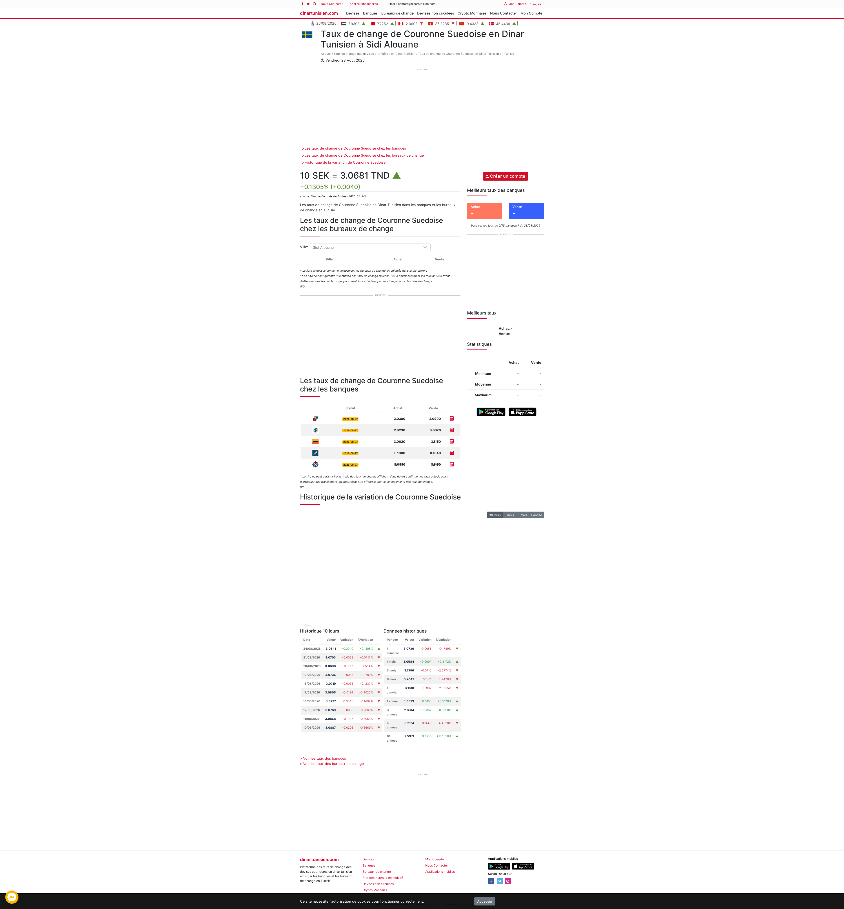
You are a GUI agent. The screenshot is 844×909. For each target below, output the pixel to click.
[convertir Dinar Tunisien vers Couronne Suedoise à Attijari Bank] (452, 441)
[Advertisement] (422, 105)
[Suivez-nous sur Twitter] (308, 3)
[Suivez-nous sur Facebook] (302, 3)
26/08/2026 (326, 23)
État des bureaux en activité (383, 878)
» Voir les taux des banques (323, 758)
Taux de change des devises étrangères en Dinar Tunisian (374, 53)
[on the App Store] (523, 411)
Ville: (304, 247)
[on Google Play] (491, 411)
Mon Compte (517, 3)
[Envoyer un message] (11, 896)
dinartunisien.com (319, 13)
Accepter (484, 901)
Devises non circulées (435, 13)
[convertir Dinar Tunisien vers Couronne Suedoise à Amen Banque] (452, 430)
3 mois (509, 515)
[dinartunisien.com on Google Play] (499, 866)
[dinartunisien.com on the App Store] (523, 866)
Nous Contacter (332, 3)
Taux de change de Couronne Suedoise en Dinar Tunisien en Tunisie (466, 53)
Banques (370, 13)
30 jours (495, 515)
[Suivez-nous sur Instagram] (314, 3)
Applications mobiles (364, 3)
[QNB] (315, 464)
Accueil (326, 53)
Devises (353, 13)
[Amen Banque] (315, 430)
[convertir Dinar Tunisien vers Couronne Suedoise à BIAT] (452, 453)
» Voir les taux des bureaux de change (332, 763)
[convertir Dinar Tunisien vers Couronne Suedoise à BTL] (452, 419)
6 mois (522, 515)
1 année (536, 515)
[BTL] (315, 418)
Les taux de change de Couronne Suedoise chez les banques (355, 148)
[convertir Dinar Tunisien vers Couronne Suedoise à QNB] (452, 464)
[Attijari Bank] (315, 441)
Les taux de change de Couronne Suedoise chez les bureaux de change (364, 155)
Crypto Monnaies (472, 13)
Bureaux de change (397, 13)
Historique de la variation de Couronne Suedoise (345, 162)
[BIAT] (315, 452)
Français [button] (536, 4)
